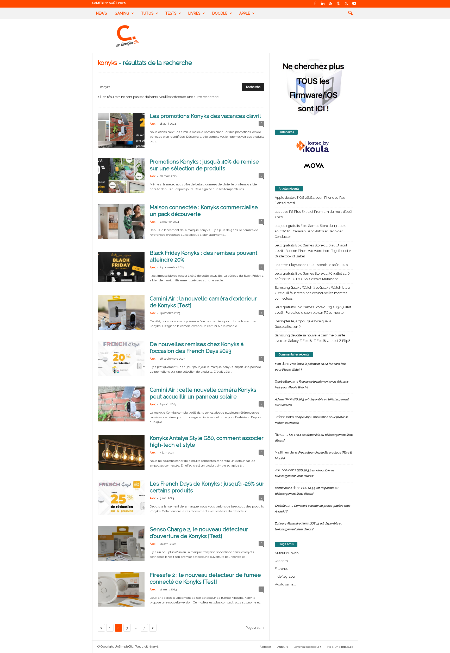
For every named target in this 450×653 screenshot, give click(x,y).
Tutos (147, 13)
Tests (170, 13)
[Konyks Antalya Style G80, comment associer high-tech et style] (121, 452)
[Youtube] (354, 4)
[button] (350, 13)
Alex (152, 123)
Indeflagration (285, 576)
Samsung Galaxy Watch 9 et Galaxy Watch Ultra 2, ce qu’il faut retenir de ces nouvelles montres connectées (312, 293)
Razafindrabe (283, 488)
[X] (346, 4)
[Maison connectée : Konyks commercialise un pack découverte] (121, 221)
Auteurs (282, 647)
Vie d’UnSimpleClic (340, 647)
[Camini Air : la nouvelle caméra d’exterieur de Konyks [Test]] (121, 312)
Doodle (219, 13)
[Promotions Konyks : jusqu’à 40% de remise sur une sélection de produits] (121, 175)
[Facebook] (315, 4)
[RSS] (331, 4)
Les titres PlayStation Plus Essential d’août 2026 (311, 265)
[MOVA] (314, 166)
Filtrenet (281, 569)
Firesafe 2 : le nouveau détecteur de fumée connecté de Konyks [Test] (205, 578)
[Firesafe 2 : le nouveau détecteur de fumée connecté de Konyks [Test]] (121, 589)
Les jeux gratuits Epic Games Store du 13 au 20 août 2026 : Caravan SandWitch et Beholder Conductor (311, 231)
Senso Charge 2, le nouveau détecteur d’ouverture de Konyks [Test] (199, 532)
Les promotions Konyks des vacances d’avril (205, 116)
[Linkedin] (323, 4)
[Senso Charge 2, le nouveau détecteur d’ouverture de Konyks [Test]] (121, 543)
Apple (244, 13)
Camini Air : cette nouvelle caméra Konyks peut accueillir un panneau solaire (203, 393)
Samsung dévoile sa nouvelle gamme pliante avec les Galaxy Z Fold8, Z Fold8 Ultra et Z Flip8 (313, 338)
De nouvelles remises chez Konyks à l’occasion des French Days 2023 (196, 347)
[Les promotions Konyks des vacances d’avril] (121, 130)
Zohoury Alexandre (287, 523)
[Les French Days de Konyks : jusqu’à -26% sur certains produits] (121, 497)
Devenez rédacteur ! (307, 647)
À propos (265, 647)
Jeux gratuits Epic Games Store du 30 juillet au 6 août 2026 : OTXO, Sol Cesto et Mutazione (312, 276)
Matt (278, 364)
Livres (194, 13)
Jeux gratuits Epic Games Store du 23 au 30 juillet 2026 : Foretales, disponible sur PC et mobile (313, 310)
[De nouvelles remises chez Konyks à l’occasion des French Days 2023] (121, 358)
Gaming (122, 13)
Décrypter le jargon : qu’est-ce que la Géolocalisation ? (303, 324)
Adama (279, 399)
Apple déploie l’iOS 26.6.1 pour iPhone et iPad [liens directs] (310, 200)
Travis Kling (282, 381)
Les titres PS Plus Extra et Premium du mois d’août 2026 (313, 214)
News (101, 13)
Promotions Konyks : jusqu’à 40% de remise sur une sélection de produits (204, 165)
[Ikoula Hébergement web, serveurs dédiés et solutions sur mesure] (314, 146)
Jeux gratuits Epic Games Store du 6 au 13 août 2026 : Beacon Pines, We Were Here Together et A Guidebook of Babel (313, 250)
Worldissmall (285, 584)
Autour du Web (286, 553)
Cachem (281, 561)
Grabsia (280, 505)
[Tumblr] (338, 4)
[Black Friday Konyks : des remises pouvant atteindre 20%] (121, 267)
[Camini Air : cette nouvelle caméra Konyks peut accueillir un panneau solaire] (121, 403)
